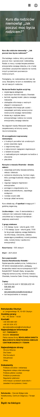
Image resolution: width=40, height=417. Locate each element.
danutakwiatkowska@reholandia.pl (18, 292)
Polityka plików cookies (12, 373)
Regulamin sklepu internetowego (16, 370)
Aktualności (8, 358)
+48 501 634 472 (10, 324)
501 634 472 (26, 284)
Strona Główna (9, 350)
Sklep (5, 360)
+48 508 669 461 (10, 322)
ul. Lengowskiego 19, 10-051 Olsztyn (17, 311)
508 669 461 (9, 287)
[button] (29, 5)
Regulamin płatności (11, 378)
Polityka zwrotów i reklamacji (15, 368)
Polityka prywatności (11, 375)
